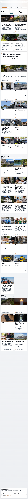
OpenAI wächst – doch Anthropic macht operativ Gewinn (19, 323)
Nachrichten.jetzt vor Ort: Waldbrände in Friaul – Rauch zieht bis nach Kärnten (20, 342)
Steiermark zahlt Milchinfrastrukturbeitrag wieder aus (19, 247)
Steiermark (22, 7)
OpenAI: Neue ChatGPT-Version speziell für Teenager (7, 342)
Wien (8, 7)
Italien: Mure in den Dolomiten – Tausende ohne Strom (7, 306)
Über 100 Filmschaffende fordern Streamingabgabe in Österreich (7, 187)
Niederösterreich (12, 7)
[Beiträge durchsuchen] (22, 2)
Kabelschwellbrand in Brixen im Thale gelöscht (7, 92)
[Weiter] (26, 7)
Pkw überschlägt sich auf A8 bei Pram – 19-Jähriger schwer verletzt (7, 25)
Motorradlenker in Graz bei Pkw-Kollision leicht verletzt (20, 110)
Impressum (9, 495)
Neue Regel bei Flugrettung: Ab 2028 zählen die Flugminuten (20, 265)
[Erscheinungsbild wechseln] (26, 2)
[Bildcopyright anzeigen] (12, 125)
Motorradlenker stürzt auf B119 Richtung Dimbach (7, 75)
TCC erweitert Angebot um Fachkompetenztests (20, 227)
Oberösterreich (18, 7)
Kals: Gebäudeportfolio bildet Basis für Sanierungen (7, 206)
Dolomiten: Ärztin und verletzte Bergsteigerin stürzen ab (7, 168)
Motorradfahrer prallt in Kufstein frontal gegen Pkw (20, 75)
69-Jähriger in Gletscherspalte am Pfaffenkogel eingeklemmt (20, 92)
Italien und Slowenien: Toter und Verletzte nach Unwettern (20, 306)
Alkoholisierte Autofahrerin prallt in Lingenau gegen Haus (7, 147)
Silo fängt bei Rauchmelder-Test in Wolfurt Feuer (20, 129)
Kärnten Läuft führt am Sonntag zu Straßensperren (20, 44)
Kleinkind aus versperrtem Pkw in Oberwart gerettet (20, 147)
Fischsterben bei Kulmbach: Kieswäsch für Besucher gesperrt (20, 168)
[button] (5, 11)
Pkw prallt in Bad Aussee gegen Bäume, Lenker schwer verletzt (7, 44)
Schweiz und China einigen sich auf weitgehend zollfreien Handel (7, 286)
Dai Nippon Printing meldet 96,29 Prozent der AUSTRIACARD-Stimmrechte (20, 187)
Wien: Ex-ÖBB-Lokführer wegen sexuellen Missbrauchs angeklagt (20, 25)
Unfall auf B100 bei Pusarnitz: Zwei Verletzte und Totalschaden (7, 128)
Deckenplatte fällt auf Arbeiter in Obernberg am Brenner (7, 111)
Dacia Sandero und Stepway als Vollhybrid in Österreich (7, 265)
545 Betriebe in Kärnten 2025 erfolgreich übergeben (7, 246)
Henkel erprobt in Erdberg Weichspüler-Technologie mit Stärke (7, 227)
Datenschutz (6, 495)
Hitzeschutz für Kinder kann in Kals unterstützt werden (20, 206)
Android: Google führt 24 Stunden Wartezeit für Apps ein (7, 324)
